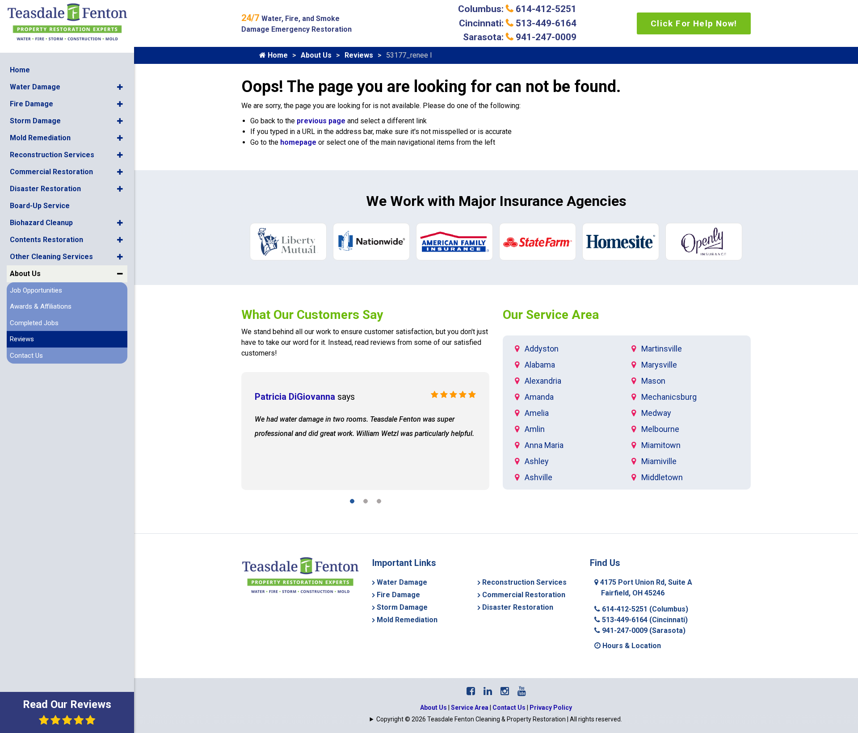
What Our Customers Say (312, 314)
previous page (321, 121)
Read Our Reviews (67, 704)
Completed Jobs (34, 323)
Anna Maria (544, 445)
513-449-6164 (644, 620)
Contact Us (26, 356)
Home (20, 70)
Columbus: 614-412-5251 (517, 9)
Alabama (540, 364)
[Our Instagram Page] (504, 691)
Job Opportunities (36, 290)
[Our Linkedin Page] (488, 691)
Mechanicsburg (669, 397)
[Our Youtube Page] (521, 691)
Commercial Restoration (51, 172)
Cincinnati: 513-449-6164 (517, 23)
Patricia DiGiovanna (295, 396)
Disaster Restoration (45, 188)
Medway (656, 413)
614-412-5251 (644, 609)
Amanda (539, 397)
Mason (653, 380)
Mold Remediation (40, 138)
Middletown (662, 477)
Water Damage (35, 87)
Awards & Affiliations (41, 306)
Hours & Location (631, 645)
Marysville (659, 364)
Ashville (538, 477)
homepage (298, 142)
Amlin (535, 429)
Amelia (537, 413)
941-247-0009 (643, 630)
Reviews (22, 339)
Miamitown (661, 445)
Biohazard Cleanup (41, 222)
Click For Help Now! (694, 23)
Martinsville (661, 348)
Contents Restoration (46, 239)
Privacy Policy (551, 707)
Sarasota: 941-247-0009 (519, 37)
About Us (25, 273)
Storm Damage (35, 121)
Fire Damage (31, 104)
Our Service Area (551, 314)
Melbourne (660, 429)
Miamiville (659, 461)
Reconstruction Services (52, 155)
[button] (120, 87)
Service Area (469, 707)
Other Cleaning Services (51, 256)
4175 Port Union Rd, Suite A (645, 587)
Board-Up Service (40, 205)
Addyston (542, 348)
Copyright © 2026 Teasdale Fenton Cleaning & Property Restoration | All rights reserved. (499, 719)
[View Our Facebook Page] (471, 691)
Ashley (537, 461)
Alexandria (543, 380)
